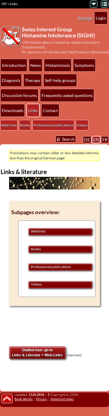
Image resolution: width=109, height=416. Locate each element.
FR (104, 139)
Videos (82, 125)
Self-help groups (60, 80)
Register (85, 18)
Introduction (14, 65)
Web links (9, 125)
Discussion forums (19, 95)
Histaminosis (57, 65)
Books (25, 125)
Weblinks (38, 231)
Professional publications (53, 125)
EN (96, 139)
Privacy (41, 399)
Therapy (32, 80)
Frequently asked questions (67, 95)
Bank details (24, 399)
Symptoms (84, 65)
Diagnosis (11, 80)
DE (87, 139)
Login (101, 17)
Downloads (12, 110)
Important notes (62, 399)
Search (66, 139)
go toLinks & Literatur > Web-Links (37, 352)
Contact (50, 110)
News (35, 65)
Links (33, 110)
